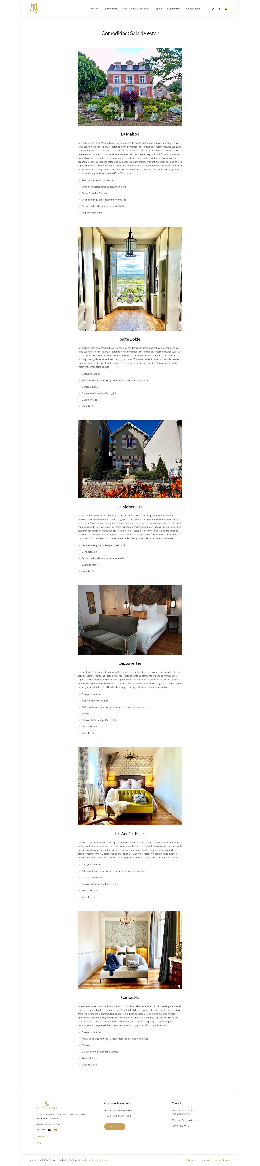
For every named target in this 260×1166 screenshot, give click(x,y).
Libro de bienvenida (189, 1160)
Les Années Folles (130, 833)
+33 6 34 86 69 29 (181, 1126)
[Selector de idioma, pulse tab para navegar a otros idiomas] (227, 8)
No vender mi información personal (93, 1160)
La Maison (130, 133)
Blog (39, 1142)
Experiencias (173, 8)
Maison (94, 8)
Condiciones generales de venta (216, 1160)
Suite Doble (130, 339)
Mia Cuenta (42, 1136)
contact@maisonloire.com (186, 1120)
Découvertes (130, 663)
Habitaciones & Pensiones (136, 8)
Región (158, 8)
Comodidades (110, 8)
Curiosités (130, 997)
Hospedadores (192, 8)
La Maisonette (130, 506)
